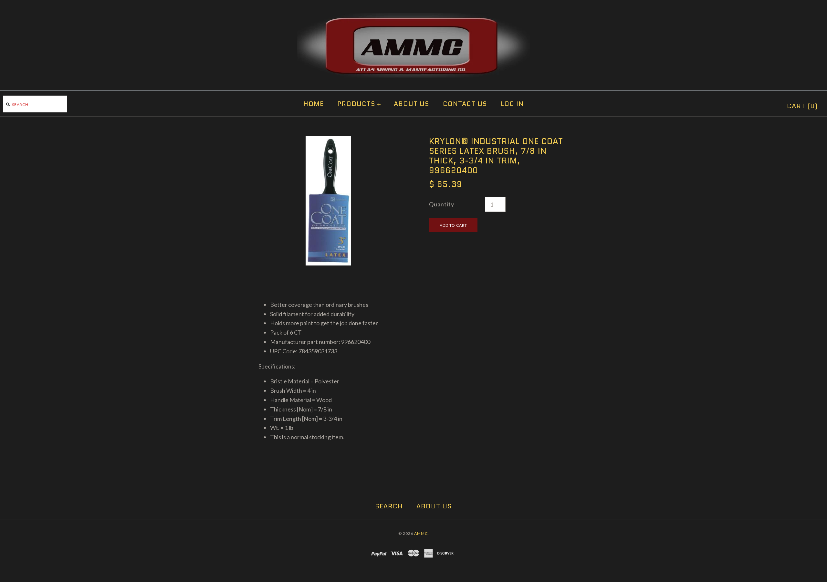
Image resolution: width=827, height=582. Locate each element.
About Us (411, 103)
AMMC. (421, 533)
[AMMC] (413, 17)
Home (313, 103)
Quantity (441, 204)
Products (359, 103)
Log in (512, 103)
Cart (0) (802, 105)
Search (389, 506)
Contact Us (465, 103)
